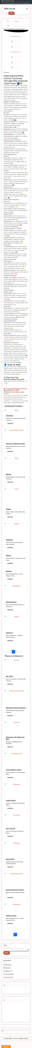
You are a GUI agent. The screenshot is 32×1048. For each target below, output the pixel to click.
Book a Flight (14, 390)
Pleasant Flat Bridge (8, 974)
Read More (10, 423)
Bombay (9, 571)
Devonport (9, 415)
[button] (11, 13)
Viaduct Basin (11, 800)
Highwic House (11, 915)
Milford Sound (7, 968)
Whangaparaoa (11, 602)
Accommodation (12, 389)
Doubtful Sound (7, 964)
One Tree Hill (10, 828)
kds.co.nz (9, 8)
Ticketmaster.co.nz (19, 395)
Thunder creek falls (8, 977)
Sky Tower (9, 676)
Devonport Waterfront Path (15, 443)
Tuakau (8, 509)
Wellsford (9, 633)
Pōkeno (8, 555)
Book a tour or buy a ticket (14, 392)
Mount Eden (10, 859)
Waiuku (8, 474)
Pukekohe (9, 540)
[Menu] (27, 8)
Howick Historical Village (15, 890)
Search (5, 945)
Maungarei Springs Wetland (16, 708)
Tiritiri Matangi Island (13, 770)
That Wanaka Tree (7, 971)
